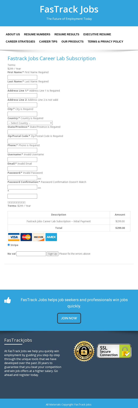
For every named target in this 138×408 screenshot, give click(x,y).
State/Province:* (18, 126)
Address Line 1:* (18, 90)
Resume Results (66, 34)
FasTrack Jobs (69, 9)
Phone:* (13, 145)
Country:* (14, 118)
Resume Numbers (37, 34)
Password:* (15, 172)
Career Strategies (20, 41)
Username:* (15, 154)
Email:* (12, 163)
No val (12, 253)
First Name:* (16, 72)
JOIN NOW (69, 318)
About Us (13, 34)
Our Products (72, 41)
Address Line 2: (17, 99)
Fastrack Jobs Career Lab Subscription (52, 58)
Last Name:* (16, 81)
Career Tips (48, 41)
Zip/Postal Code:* (19, 136)
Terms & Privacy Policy (105, 41)
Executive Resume (97, 34)
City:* (11, 109)
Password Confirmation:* (24, 182)
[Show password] (39, 178)
